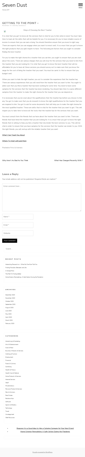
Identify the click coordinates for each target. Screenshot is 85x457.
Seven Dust (14, 5)
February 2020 (9, 323)
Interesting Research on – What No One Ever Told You (21, 264)
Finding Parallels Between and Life (15, 267)
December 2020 (10, 295)
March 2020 (9, 320)
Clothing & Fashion (11, 354)
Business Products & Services (14, 351)
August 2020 (9, 307)
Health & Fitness (10, 370)
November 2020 (10, 298)
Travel (7, 411)
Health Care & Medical (12, 373)
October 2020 (9, 301)
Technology (8, 408)
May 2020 (8, 314)
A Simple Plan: (9, 271)
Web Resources (10, 417)
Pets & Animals (16, 147)
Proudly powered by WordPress (42, 452)
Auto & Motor (9, 348)
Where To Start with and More (14, 141)
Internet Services (10, 379)
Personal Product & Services (13, 389)
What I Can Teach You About (13, 135)
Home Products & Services (13, 376)
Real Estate (8, 395)
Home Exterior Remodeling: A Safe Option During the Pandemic (24, 277)
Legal (7, 382)
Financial (8, 360)
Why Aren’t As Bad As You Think (15, 160)
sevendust (22, 25)
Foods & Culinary (10, 363)
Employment (9, 357)
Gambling (8, 367)
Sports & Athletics (10, 405)
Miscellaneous (9, 386)
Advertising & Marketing (12, 341)
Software (8, 402)
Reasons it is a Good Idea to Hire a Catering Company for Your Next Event (45, 428)
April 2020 (8, 317)
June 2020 (8, 311)
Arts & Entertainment (11, 344)
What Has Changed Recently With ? (68, 160)
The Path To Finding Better (13, 274)
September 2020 (10, 304)
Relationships (9, 398)
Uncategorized (9, 414)
